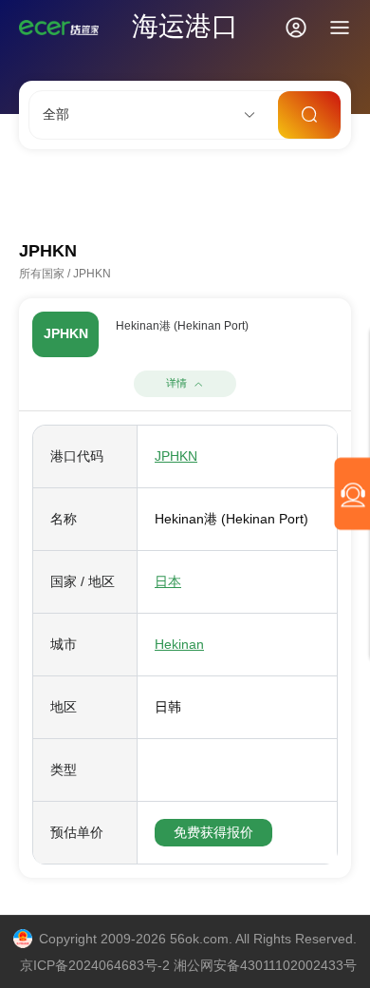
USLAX (235, 193)
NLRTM (302, 193)
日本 (168, 581)
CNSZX (169, 193)
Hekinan (179, 644)
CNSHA (41, 193)
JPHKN (176, 456)
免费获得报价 (213, 832)
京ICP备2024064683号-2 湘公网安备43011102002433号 (188, 965)
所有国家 (42, 273)
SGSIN (104, 193)
